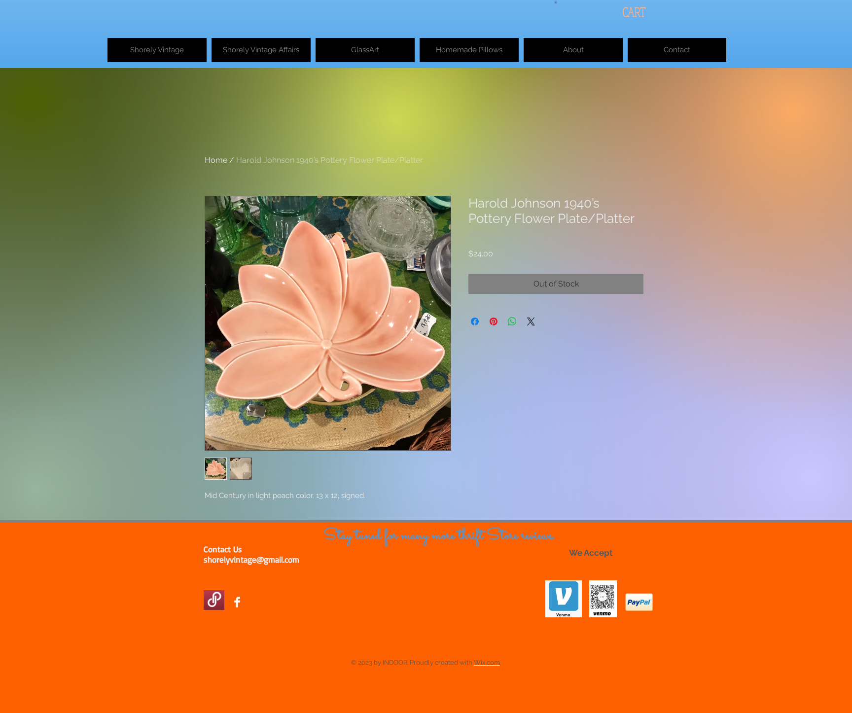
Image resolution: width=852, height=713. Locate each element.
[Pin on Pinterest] (493, 321)
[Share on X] (531, 321)
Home (216, 160)
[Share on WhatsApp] (512, 321)
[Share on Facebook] (475, 321)
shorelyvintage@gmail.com (251, 559)
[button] (555, 1)
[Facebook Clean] (237, 602)
